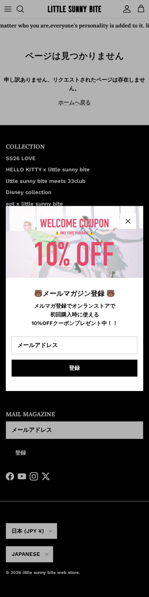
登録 (74, 368)
